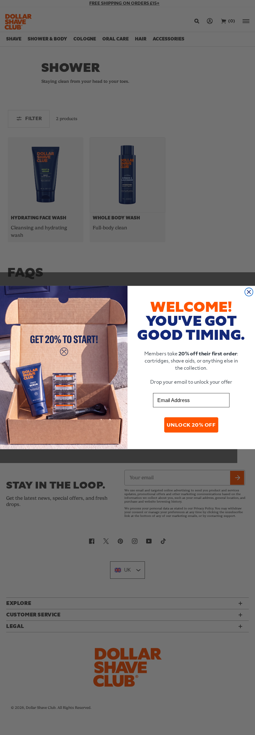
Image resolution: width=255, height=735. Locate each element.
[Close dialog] (249, 292)
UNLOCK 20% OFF (191, 424)
